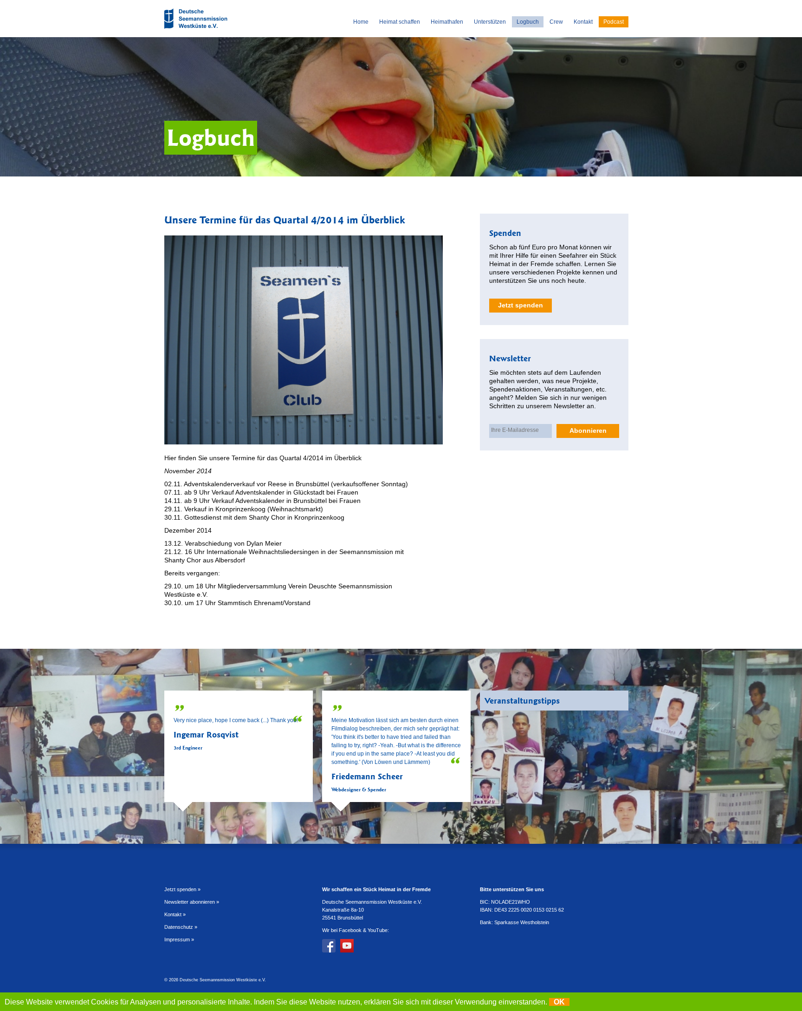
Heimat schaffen (399, 22)
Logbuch (528, 22)
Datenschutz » (180, 927)
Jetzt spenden (520, 305)
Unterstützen (490, 22)
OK (559, 1002)
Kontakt (583, 22)
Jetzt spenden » (182, 889)
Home (361, 22)
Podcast (613, 22)
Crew (556, 22)
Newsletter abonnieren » (191, 902)
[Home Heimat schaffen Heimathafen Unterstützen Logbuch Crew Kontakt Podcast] (197, 30)
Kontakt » (175, 914)
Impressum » (179, 939)
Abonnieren (588, 430)
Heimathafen (447, 22)
